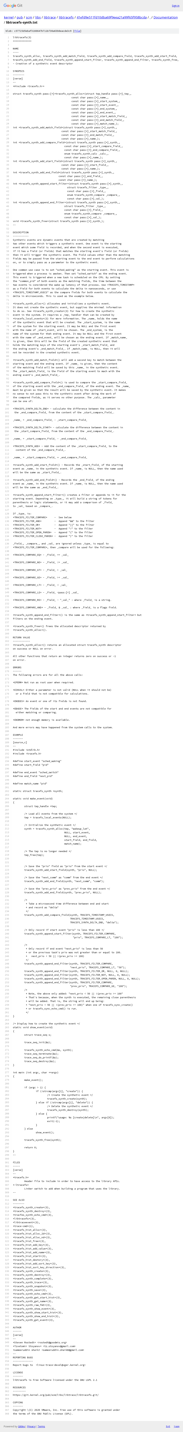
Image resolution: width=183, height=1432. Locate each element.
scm (29, 17)
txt (168, 1426)
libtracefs (66, 17)
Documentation (166, 17)
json (176, 1426)
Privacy (31, 1426)
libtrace (50, 17)
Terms (41, 1426)
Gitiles (21, 1426)
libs (38, 17)
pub (20, 17)
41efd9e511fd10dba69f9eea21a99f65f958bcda (112, 17)
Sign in (175, 5)
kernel (9, 17)
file (77, 30)
